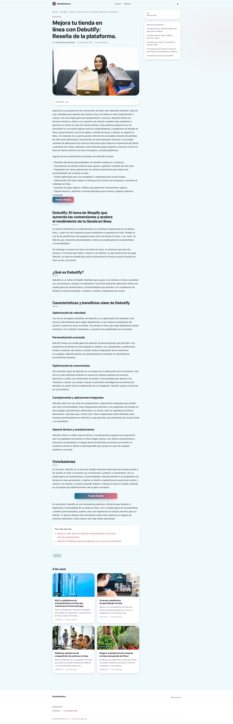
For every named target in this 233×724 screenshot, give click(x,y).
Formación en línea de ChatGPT (160, 56)
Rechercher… (152, 15)
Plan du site (176, 697)
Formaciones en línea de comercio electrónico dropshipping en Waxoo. (162, 50)
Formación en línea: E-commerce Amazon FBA (161, 43)
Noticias (127, 4)
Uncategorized (70, 710)
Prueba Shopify (63, 199)
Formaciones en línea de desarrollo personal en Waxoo (162, 30)
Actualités (64, 12)
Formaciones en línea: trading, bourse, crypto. (160, 36)
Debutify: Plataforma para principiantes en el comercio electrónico (89, 541)
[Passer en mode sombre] (178, 3)
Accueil (118, 4)
